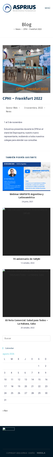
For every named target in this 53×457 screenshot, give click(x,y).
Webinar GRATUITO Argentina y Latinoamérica (26, 196)
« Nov (5, 411)
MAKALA (41, 453)
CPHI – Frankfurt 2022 (32, 29)
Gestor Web (12, 108)
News (8, 111)
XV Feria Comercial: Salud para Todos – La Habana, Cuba (26, 322)
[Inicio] (12, 29)
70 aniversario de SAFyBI (26, 259)
